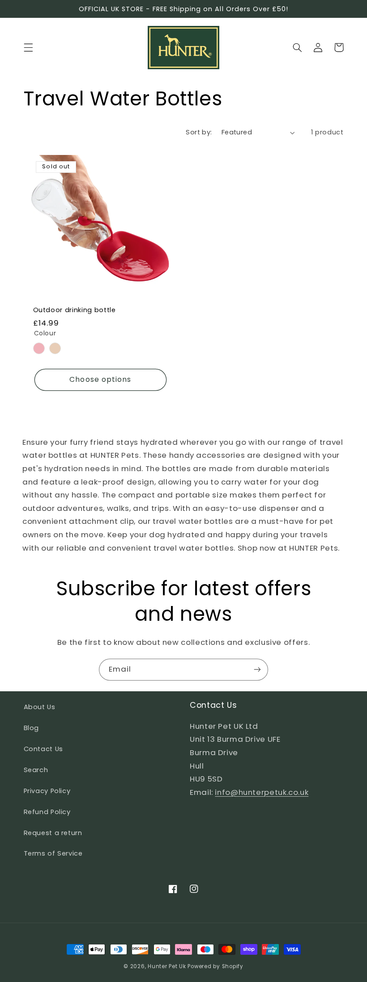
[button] (28, 47)
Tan (55, 348)
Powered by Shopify (215, 966)
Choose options (100, 379)
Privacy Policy (47, 790)
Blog (31, 727)
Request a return (53, 832)
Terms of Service (53, 853)
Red (39, 348)
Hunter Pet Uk (167, 966)
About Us (39, 706)
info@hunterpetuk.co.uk (261, 792)
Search (36, 769)
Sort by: (199, 132)
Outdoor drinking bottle (74, 310)
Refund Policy (47, 811)
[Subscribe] (257, 670)
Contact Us (43, 748)
